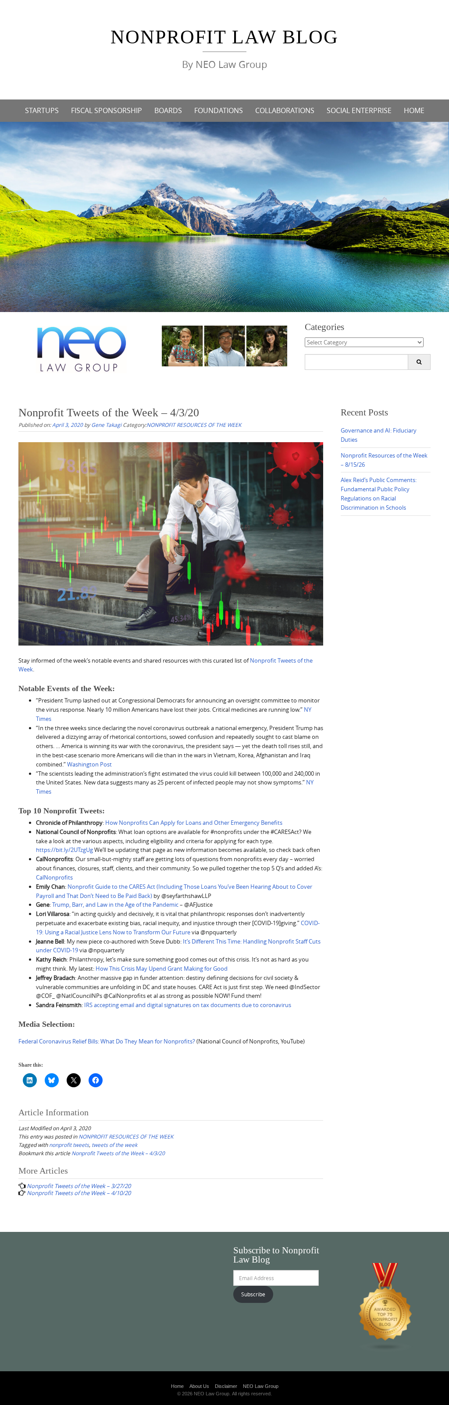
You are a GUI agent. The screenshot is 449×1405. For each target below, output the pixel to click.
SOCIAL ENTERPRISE (359, 110)
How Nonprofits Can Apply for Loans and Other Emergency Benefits (193, 823)
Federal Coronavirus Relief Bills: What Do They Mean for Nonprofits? (107, 1041)
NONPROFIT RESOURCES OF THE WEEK (193, 424)
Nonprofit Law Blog (224, 37)
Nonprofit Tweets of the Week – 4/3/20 (118, 1153)
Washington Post (89, 764)
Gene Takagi (106, 424)
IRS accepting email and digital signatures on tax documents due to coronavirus (187, 1005)
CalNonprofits (54, 877)
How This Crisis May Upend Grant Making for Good (162, 968)
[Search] (419, 362)
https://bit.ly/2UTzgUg (64, 850)
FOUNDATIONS (218, 110)
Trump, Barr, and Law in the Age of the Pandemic (115, 904)
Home (177, 1386)
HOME (414, 110)
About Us (199, 1386)
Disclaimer (226, 1386)
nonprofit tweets (69, 1144)
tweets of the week (114, 1144)
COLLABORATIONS (284, 110)
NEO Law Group (260, 1386)
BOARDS (168, 110)
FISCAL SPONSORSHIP (106, 110)
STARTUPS (42, 110)
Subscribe (253, 1294)
